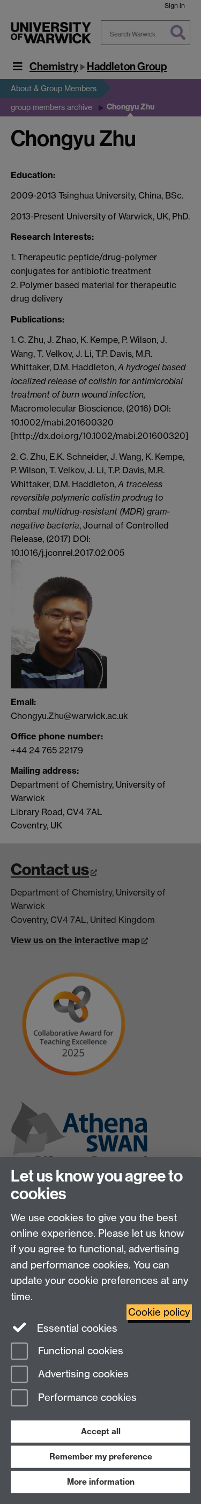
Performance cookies (86, 1398)
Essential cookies (75, 1328)
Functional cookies (79, 1351)
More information (101, 1482)
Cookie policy (159, 1312)
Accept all (101, 1431)
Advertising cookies (82, 1374)
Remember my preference (100, 1456)
